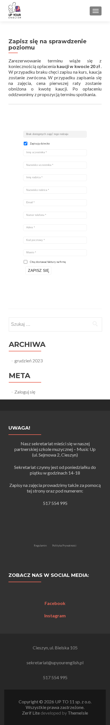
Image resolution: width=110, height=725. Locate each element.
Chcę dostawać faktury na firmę (48, 261)
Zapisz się (38, 270)
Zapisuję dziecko (40, 143)
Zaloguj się (24, 391)
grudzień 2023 (28, 360)
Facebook (55, 603)
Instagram (55, 615)
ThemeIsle (78, 712)
